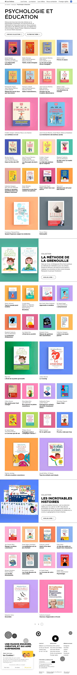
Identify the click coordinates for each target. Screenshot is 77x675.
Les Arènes (7, 4)
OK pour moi (28, 667)
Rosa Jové (60, 186)
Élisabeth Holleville (10, 59)
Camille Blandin (9, 89)
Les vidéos (41, 1)
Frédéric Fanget (9, 133)
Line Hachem (28, 133)
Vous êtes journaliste (56, 647)
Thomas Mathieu (9, 158)
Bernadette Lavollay (28, 570)
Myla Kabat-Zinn (26, 401)
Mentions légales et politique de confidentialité (54, 672)
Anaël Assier (25, 187)
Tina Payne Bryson (62, 305)
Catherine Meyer (19, 133)
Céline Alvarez (9, 401)
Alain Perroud (43, 88)
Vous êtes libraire (55, 649)
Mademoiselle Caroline (63, 88)
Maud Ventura (26, 308)
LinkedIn (66, 655)
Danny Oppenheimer (62, 572)
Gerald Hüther (43, 473)
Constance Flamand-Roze (12, 232)
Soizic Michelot (26, 186)
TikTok (65, 651)
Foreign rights (63, 1)
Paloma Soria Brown (28, 306)
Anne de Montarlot (62, 158)
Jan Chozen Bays (9, 544)
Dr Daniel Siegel (61, 303)
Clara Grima (60, 544)
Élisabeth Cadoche (62, 157)
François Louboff (27, 86)
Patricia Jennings (9, 473)
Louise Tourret (43, 402)
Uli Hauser (50, 473)
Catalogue (13, 4)
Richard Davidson (10, 570)
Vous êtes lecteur (55, 651)
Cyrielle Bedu (26, 303)
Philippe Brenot (26, 430)
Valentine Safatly (27, 89)
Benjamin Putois (43, 332)
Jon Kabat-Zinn (26, 332)
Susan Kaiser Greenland (28, 544)
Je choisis (17, 667)
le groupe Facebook (54, 271)
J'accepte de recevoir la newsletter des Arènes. (46, 666)
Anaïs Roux (42, 59)
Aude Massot (56, 133)
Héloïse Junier (61, 58)
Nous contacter (52, 1)
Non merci (6, 667)
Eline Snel (7, 377)
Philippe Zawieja (26, 158)
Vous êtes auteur (55, 645)
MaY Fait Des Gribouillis (11, 187)
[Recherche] (71, 1)
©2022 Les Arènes (41, 672)
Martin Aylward (9, 303)
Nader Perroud (26, 58)
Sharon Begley (9, 572)
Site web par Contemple (67, 672)
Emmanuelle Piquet (10, 86)
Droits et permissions (56, 653)
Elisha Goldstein (50, 303)
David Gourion (9, 58)
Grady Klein (60, 570)
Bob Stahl (42, 303)
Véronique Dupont (62, 401)
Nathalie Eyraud (44, 89)
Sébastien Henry (9, 615)
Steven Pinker (43, 232)
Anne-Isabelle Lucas (45, 61)
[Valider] (53, 662)
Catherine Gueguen (10, 186)
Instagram (66, 645)
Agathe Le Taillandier (28, 305)
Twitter (66, 649)
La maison (32, 1)
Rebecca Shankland (66, 133)
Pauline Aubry (43, 158)
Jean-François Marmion (11, 61)
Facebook (66, 653)
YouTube (66, 647)
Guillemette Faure (44, 401)
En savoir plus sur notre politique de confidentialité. (46, 667)
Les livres (24, 1)
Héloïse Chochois (27, 61)
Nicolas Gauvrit (9, 157)
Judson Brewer (43, 377)
